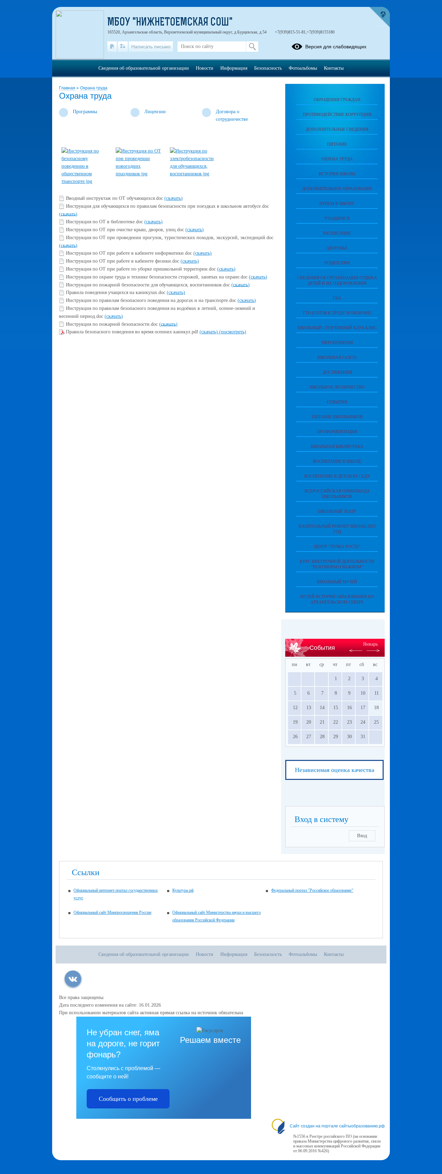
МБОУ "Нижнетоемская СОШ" (170, 23)
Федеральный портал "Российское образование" (312, 890)
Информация (233, 68)
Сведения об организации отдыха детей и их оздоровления (337, 280)
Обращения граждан (337, 99)
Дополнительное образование (337, 188)
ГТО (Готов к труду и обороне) (337, 313)
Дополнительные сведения (337, 129)
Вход (362, 835)
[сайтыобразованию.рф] (379, 17)
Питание (337, 144)
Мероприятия (337, 342)
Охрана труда (93, 88)
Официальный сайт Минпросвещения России (112, 912)
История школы (337, 174)
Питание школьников (337, 416)
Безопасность (268, 68)
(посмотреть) (232, 331)
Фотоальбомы (303, 68)
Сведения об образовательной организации (143, 68)
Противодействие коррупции (337, 114)
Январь (370, 644)
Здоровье (337, 248)
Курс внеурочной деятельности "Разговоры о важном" (337, 564)
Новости (204, 68)
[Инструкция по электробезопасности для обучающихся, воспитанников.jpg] (194, 173)
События (337, 402)
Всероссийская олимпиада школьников (337, 494)
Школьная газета (337, 357)
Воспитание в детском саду (337, 476)
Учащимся (337, 218)
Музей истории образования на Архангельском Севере (337, 599)
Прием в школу (337, 203)
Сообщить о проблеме (128, 1098)
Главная (67, 88)
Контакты (334, 68)
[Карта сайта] (123, 46)
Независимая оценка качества (334, 769)
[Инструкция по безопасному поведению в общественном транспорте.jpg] (85, 181)
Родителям (337, 263)
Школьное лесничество (337, 387)
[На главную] (112, 46)
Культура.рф (183, 890)
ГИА (337, 298)
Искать (252, 46)
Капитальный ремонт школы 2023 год (337, 529)
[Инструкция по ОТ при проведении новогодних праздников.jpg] (140, 173)
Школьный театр (337, 511)
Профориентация (337, 431)
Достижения (337, 372)
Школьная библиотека (337, 446)
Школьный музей (337, 581)
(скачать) (173, 198)
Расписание (337, 233)
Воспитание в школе (337, 461)
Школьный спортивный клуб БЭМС (337, 327)
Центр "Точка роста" (337, 546)
